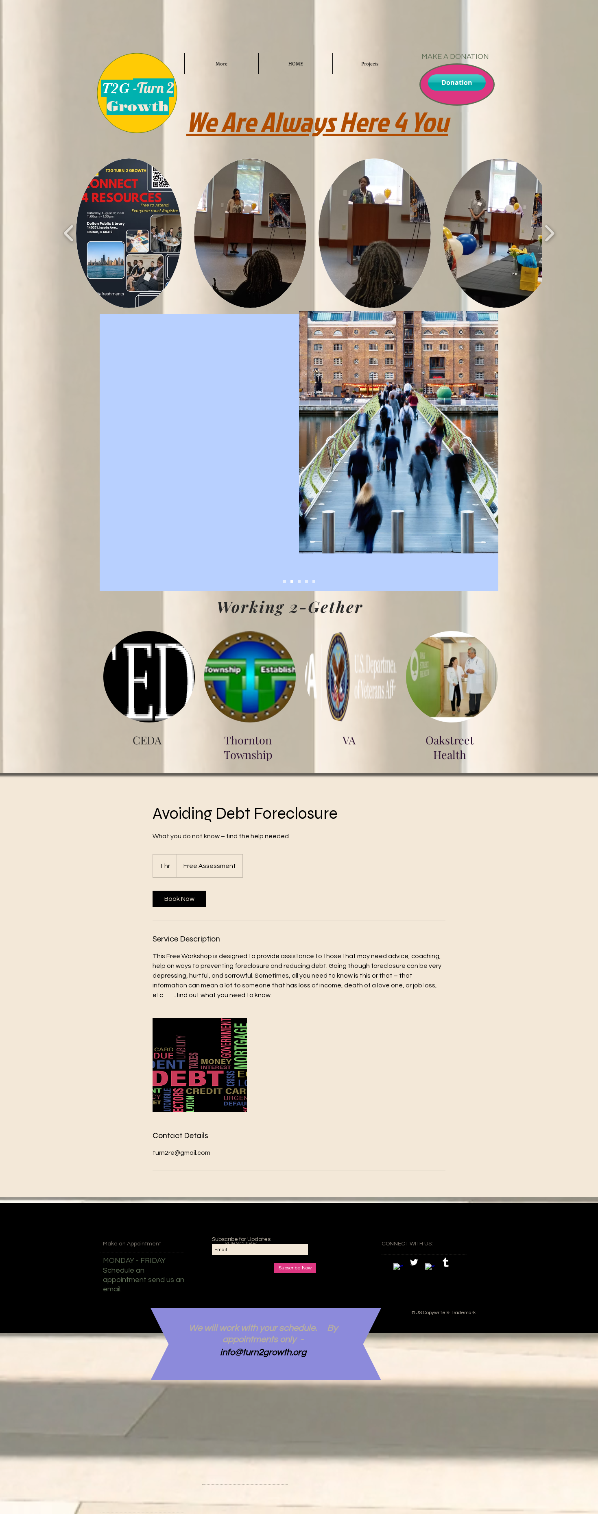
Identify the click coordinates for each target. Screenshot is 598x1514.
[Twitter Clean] (414, 1262)
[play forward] (549, 233)
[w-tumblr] (445, 1262)
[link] (179, 899)
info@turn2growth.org (263, 1352)
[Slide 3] (313, 581)
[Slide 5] (299, 581)
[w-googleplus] (429, 1268)
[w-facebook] (398, 1268)
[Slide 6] (284, 581)
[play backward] (69, 233)
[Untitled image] (200, 1065)
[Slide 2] (306, 581)
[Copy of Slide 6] (291, 581)
